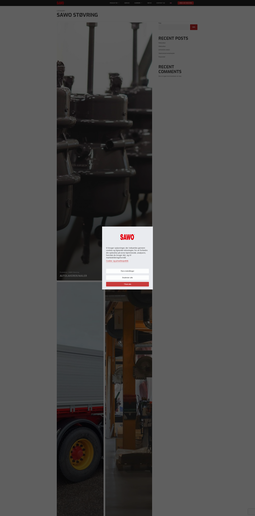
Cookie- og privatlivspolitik (117, 261)
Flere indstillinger (127, 271)
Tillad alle (127, 284)
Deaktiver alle (127, 277)
